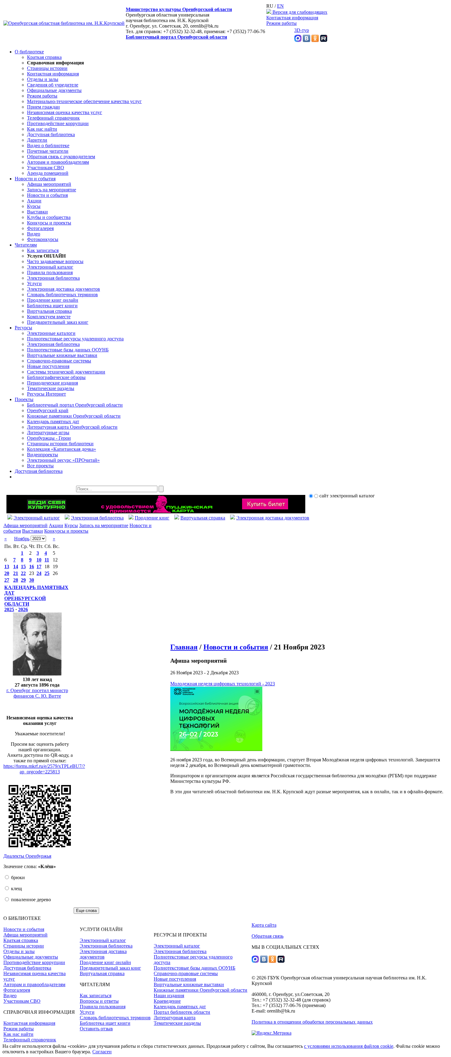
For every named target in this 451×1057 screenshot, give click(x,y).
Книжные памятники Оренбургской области (74, 416)
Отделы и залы (42, 79)
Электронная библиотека (53, 278)
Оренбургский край (47, 410)
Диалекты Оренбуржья (27, 856)
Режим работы (281, 23)
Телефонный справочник (53, 118)
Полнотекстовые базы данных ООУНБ (68, 349)
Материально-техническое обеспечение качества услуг (84, 101)
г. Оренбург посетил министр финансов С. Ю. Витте (37, 693)
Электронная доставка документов (63, 289)
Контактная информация (292, 17)
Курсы (33, 206)
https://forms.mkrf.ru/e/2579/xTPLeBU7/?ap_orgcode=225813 (44, 769)
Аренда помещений (47, 173)
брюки (17, 877)
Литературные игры (48, 432)
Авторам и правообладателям (58, 162)
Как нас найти (42, 129)
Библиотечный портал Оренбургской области (176, 37)
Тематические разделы (50, 388)
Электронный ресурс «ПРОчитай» (63, 460)
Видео (33, 233)
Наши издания (169, 995)
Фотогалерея (40, 228)
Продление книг (152, 517)
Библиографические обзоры (56, 377)
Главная (184, 647)
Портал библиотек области (182, 1012)
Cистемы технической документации (66, 371)
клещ (16, 888)
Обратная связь (267, 936)
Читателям (26, 244)
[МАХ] (298, 40)
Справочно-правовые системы (59, 360)
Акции (34, 200)
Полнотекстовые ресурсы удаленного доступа (75, 338)
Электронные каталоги (51, 333)
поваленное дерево (30, 899)
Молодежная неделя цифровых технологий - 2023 (222, 683)
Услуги (34, 283)
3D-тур (301, 30)
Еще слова (86, 910)
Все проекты (40, 465)
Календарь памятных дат (53, 421)
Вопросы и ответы (99, 1001)
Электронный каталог (50, 267)
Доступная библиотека (51, 134)
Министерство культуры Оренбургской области (179, 9)
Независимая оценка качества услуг (64, 112)
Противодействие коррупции (58, 123)
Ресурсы (23, 327)
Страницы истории (47, 68)
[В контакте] (306, 40)
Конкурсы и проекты (49, 222)
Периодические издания (52, 382)
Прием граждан (43, 106)
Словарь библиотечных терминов (62, 294)
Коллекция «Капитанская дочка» (61, 449)
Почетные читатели (47, 151)
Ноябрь (21, 538)
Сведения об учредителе (52, 84)
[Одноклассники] (315, 40)
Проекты (24, 399)
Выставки (37, 211)
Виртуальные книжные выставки (62, 355)
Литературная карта (174, 1017)
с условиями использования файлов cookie (348, 1046)
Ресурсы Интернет (46, 393)
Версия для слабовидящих (299, 12)
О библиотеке (29, 51)
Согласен (102, 1051)
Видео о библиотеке (48, 145)
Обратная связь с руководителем (61, 156)
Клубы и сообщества (49, 217)
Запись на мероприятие (51, 189)
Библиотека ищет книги (52, 305)
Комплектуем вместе (49, 316)
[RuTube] (323, 40)
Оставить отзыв (96, 1028)
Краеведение (167, 1001)
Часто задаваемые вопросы (55, 261)
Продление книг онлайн (52, 300)
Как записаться (43, 250)
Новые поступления (48, 366)
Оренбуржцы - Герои (49, 438)
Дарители (37, 140)
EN (280, 6)
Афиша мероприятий (49, 184)
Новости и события (35, 178)
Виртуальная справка (49, 311)
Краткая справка (44, 57)
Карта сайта (264, 925)
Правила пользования (50, 272)
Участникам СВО (45, 167)
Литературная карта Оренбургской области (72, 427)
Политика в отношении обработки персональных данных (312, 1021)
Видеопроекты (42, 454)
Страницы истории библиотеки (60, 443)
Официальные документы (54, 90)
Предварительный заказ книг (57, 322)
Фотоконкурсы (42, 239)
